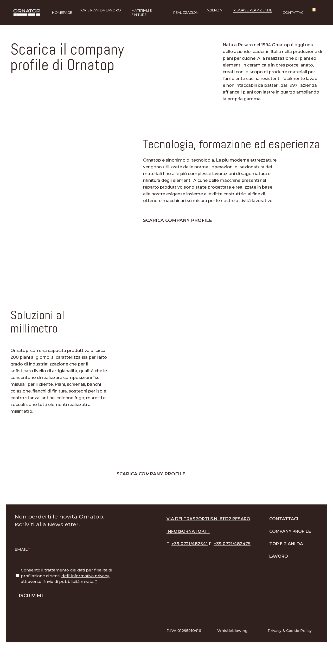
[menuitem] (316, 12)
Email (22, 549)
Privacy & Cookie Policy (290, 630)
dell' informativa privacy (85, 575)
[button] (180, 220)
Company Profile (290, 531)
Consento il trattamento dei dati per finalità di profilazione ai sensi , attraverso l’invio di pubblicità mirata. (66, 576)
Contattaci (283, 518)
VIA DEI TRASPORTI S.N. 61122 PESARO (208, 518)
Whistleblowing (232, 630)
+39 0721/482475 (232, 543)
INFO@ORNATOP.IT (188, 531)
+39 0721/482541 (189, 543)
